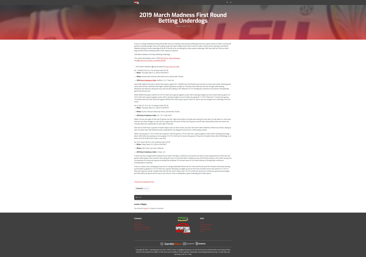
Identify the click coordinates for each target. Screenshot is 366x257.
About (202, 222)
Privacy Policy (205, 227)
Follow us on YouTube (142, 229)
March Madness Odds (148, 80)
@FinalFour (141, 61)
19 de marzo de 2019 (172, 67)
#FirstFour (164, 58)
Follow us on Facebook (142, 227)
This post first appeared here (144, 182)
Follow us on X (139, 225)
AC (189, 26)
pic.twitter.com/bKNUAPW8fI (156, 61)
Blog (201, 232)
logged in (146, 208)
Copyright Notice (206, 229)
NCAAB (139, 197)
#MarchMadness (174, 58)
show (146, 188)
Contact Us (138, 222)
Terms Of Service (206, 225)
